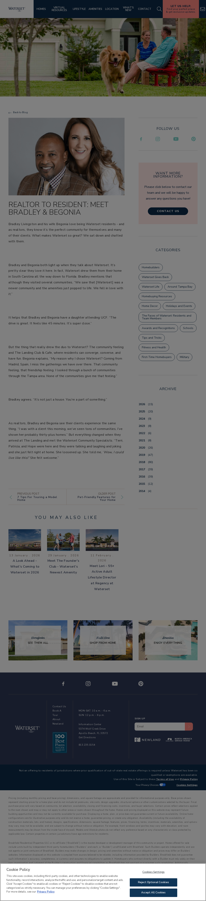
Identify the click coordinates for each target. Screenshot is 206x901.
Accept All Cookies (153, 892)
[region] (103, 882)
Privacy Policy (46, 892)
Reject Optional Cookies (153, 882)
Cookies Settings (153, 872)
